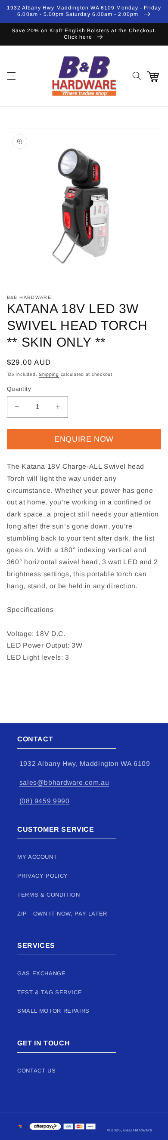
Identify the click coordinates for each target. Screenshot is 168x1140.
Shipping (49, 374)
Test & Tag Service (49, 992)
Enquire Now (84, 439)
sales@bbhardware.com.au (64, 782)
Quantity (19, 389)
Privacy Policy (42, 876)
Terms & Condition (48, 894)
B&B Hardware (137, 1130)
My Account (37, 857)
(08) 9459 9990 (44, 801)
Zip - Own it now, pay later (62, 913)
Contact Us (36, 1070)
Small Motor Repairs (53, 1011)
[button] (11, 76)
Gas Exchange (41, 973)
